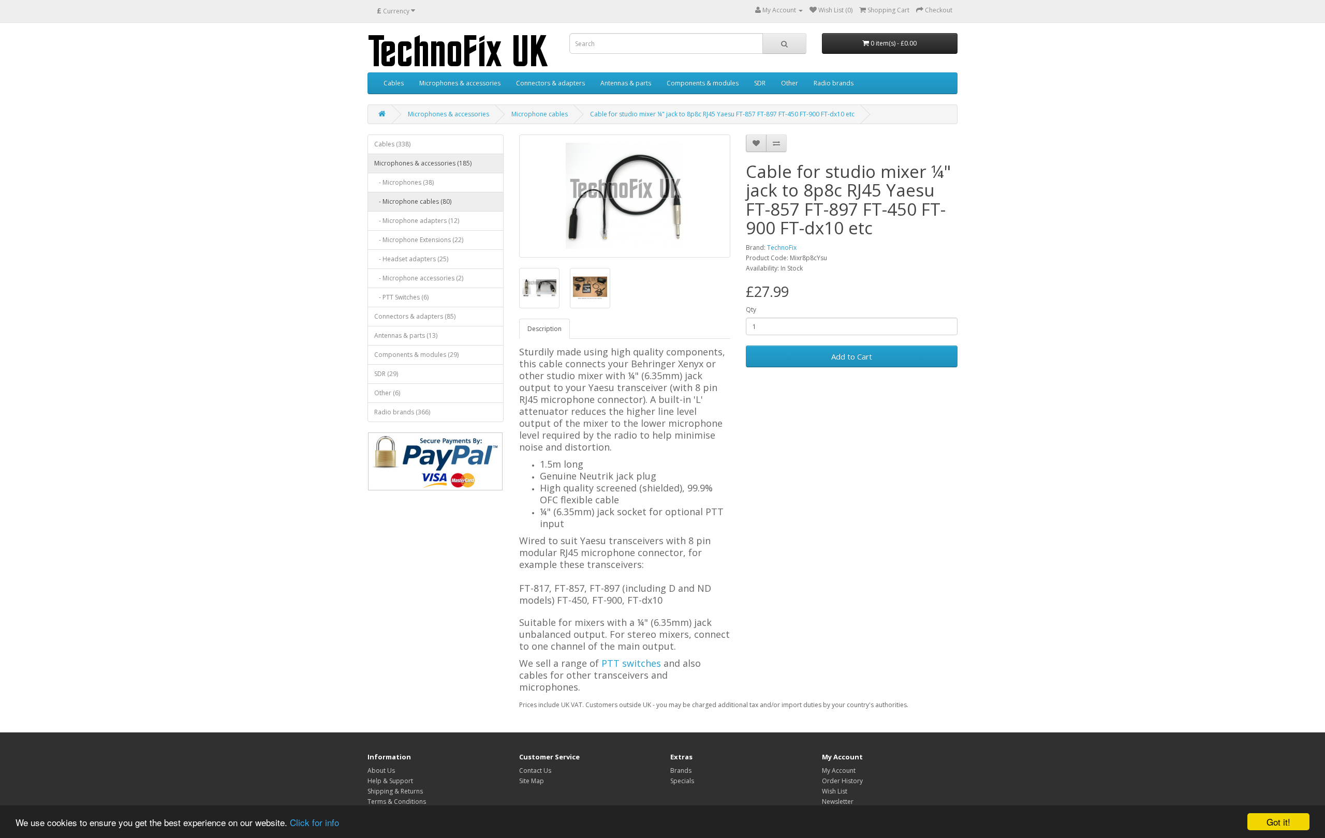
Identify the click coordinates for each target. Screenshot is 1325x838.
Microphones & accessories (459, 83)
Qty (751, 309)
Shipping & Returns (395, 791)
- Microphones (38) (404, 182)
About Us (381, 770)
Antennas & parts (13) (405, 335)
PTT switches (631, 663)
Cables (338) (392, 144)
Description (544, 328)
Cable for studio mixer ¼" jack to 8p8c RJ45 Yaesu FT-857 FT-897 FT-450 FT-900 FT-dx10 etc (722, 114)
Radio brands (833, 83)
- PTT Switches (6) (401, 297)
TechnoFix (782, 247)
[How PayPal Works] (435, 461)
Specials (682, 780)
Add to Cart (851, 356)
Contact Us (535, 770)
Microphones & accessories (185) (423, 163)
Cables (394, 83)
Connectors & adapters (550, 83)
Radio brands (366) (402, 412)
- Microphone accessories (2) (418, 278)
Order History (842, 780)
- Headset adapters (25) (411, 259)
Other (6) (387, 392)
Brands (680, 770)
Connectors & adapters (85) (414, 316)
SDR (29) (386, 373)
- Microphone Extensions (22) (418, 239)
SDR (759, 83)
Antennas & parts (625, 83)
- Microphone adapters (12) (416, 220)
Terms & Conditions (396, 801)
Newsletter (837, 801)
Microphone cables (539, 114)
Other (789, 83)
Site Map (531, 780)
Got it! (1278, 821)
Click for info (314, 822)
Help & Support (390, 780)
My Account (839, 770)
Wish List (834, 791)
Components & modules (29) (416, 354)
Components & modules (703, 83)
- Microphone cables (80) (412, 201)
